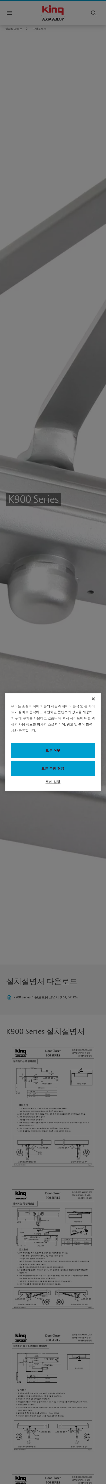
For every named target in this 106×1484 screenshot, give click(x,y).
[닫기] (93, 698)
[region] (53, 742)
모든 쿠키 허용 (52, 768)
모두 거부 (53, 750)
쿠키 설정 (53, 781)
